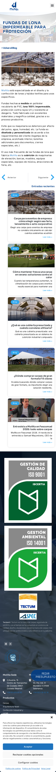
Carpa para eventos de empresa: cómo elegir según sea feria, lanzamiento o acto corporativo (33, 221)
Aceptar (28, 746)
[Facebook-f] (10, 643)
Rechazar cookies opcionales (28, 754)
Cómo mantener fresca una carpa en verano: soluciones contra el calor (32, 274)
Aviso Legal (45, 768)
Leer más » (47, 237)
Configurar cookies (28, 762)
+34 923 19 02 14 (40, 692)
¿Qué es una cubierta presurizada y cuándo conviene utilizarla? (31, 327)
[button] (51, 717)
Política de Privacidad (31, 768)
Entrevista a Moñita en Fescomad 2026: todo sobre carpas (32, 428)
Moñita (5, 90)
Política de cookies (13, 768)
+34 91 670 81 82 (14, 692)
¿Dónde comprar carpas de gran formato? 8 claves (33, 377)
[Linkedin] (5, 643)
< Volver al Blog (9, 47)
